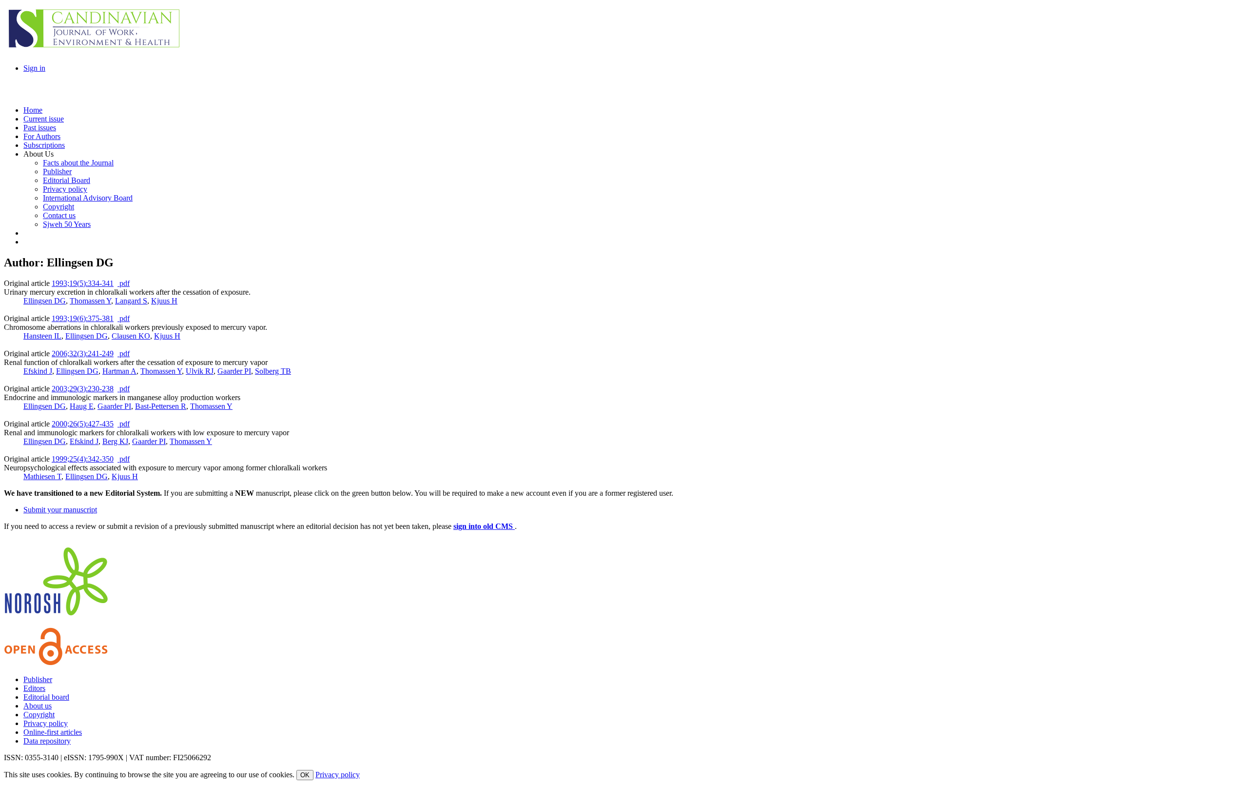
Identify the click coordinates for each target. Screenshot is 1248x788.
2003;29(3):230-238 (83, 388)
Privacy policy (45, 723)
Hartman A (119, 371)
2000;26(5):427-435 (83, 424)
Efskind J (37, 371)
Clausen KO (131, 336)
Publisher (37, 679)
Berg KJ (115, 441)
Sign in (34, 68)
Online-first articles (52, 732)
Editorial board (46, 697)
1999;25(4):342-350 (83, 459)
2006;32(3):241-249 (83, 353)
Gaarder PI (234, 371)
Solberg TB (273, 371)
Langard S (131, 301)
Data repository (47, 741)
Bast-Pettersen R (160, 406)
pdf (123, 283)
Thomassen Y (90, 301)
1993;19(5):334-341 (83, 283)
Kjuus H (164, 301)
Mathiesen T (42, 476)
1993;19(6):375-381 (83, 318)
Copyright (39, 714)
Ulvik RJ (200, 371)
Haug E (82, 406)
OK (305, 775)
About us (37, 706)
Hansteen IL (42, 336)
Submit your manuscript (60, 509)
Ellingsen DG (44, 301)
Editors (34, 688)
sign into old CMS (484, 526)
